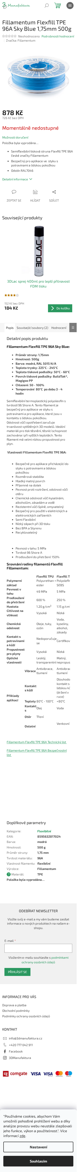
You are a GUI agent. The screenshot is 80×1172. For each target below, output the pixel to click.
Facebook (16, 1051)
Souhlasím (38, 1161)
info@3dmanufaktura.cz (25, 1038)
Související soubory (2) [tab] (32, 328)
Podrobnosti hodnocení (58, 36)
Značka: (20, 40)
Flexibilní (44, 831)
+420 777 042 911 (21, 1045)
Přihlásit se (17, 972)
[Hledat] (46, 5)
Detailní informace (15, 179)
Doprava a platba (14, 1005)
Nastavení (38, 1147)
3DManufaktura (20, 1058)
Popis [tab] (10, 328)
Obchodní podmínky (16, 1010)
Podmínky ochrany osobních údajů (26, 1016)
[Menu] (70, 5)
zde (22, 1135)
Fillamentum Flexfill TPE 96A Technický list (37, 742)
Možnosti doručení (15, 137)
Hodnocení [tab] (58, 328)
